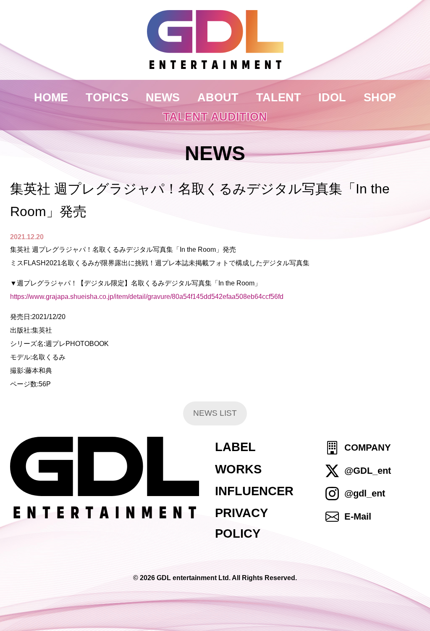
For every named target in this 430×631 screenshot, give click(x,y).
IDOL (332, 97)
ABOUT (218, 97)
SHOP (380, 97)
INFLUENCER (254, 491)
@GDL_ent (367, 470)
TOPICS (107, 97)
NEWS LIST (215, 413)
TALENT (278, 97)
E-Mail (357, 516)
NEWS (163, 97)
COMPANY (367, 448)
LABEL (235, 447)
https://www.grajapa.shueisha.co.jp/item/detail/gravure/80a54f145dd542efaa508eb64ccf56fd (146, 296)
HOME (51, 97)
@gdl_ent (364, 493)
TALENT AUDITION (215, 116)
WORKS (238, 469)
